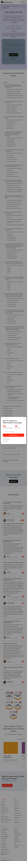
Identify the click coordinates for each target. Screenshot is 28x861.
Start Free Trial (13, 435)
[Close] (24, 419)
